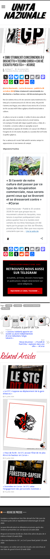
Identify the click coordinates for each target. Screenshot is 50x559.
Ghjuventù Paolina (11, 71)
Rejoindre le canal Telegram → (25, 291)
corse (9, 306)
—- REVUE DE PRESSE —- (14, 512)
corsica (18, 306)
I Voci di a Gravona (32, 306)
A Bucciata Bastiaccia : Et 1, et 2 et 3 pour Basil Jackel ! (21, 540)
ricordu (6, 308)
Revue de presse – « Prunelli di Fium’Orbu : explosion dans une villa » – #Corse (31, 343)
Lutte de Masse (24, 71)
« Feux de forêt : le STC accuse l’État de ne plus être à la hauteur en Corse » (24, 454)
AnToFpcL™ (9, 69)
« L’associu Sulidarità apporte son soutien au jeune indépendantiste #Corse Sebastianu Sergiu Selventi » (19, 334)
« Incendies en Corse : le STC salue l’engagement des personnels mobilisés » (22, 487)
